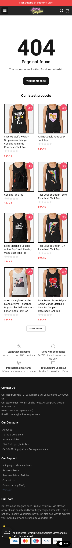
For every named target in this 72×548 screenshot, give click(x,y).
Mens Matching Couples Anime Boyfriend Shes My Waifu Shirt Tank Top (18, 249)
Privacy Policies (10, 439)
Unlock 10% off (7, 532)
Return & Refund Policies (15, 475)
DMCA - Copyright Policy (15, 444)
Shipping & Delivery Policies (17, 465)
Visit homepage (36, 81)
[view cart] (67, 10)
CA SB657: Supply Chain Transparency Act (25, 449)
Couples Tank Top (13, 194)
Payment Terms (10, 470)
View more (36, 328)
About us (7, 429)
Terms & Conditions (12, 434)
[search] (61, 10)
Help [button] (66, 543)
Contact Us (8, 480)
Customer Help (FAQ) (13, 485)
